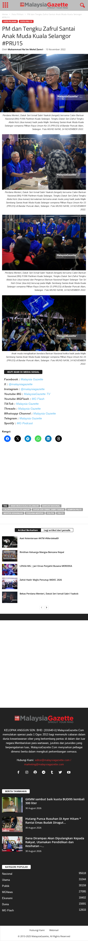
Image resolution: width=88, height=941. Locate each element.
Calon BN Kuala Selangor (16, 509)
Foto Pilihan (17, 14)
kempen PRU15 (74, 509)
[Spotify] (36, 772)
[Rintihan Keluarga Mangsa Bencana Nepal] (9, 556)
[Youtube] (69, 772)
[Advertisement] (44, 474)
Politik (50, 513)
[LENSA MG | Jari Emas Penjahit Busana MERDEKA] (9, 569)
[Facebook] (19, 772)
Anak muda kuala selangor (25, 506)
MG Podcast (25, 423)
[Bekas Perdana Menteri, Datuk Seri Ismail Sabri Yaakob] (9, 597)
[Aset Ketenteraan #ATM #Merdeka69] (9, 542)
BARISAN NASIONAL (51, 506)
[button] (81, 5)
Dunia (5, 904)
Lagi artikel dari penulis (57, 530)
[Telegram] (44, 772)
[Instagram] (28, 772)
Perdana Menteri (34, 513)
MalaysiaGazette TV (37, 394)
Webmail (54, 930)
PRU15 (60, 513)
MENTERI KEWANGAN (13, 513)
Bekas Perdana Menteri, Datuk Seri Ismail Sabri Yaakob (49, 593)
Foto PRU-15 (26, 21)
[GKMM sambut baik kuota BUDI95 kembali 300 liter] (12, 804)
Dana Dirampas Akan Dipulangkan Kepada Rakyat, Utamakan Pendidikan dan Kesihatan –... (54, 842)
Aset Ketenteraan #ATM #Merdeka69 (39, 538)
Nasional (7, 873)
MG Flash (38, 398)
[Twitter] (61, 772)
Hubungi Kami (37, 930)
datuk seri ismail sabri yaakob (48, 509)
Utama (6, 879)
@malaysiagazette (21, 384)
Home (5, 14)
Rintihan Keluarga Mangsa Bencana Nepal (42, 552)
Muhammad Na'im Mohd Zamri (25, 49)
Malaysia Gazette (32, 379)
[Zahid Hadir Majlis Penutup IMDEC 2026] (9, 583)
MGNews (7, 892)
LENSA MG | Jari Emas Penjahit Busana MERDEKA (46, 565)
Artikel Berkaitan (28, 530)
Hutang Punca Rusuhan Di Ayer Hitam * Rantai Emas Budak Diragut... (53, 820)
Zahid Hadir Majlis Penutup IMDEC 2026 (41, 579)
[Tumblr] (53, 772)
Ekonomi (7, 898)
